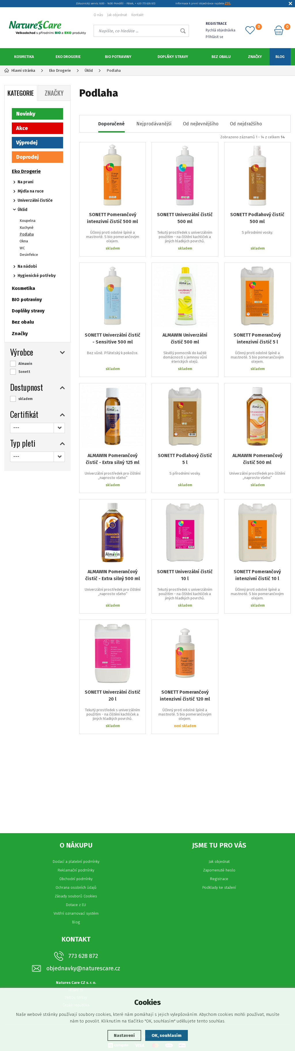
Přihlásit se (214, 37)
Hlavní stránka (23, 70)
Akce (22, 128)
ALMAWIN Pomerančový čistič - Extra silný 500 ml (112, 575)
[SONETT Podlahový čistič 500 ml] (257, 175)
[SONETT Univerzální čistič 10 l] (185, 532)
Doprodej (27, 157)
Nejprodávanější (153, 124)
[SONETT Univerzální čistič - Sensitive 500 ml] (112, 296)
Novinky (25, 114)
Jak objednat (117, 15)
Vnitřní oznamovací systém (76, 913)
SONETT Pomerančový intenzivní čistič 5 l (257, 338)
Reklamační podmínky (76, 870)
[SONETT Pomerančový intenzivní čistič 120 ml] (185, 653)
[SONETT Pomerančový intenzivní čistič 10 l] (257, 532)
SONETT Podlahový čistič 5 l (185, 459)
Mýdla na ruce (31, 191)
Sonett (24, 372)
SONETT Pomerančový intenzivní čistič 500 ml (112, 218)
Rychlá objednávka (220, 30)
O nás (98, 15)
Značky (255, 56)
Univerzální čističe (35, 200)
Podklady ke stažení (219, 887)
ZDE (227, 3)
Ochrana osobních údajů (76, 887)
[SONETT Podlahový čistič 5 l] (185, 416)
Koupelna (27, 220)
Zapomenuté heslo (219, 870)
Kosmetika (24, 56)
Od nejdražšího (246, 124)
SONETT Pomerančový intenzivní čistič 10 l (257, 575)
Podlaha (27, 234)
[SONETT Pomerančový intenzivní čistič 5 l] (257, 296)
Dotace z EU (76, 905)
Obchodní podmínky (75, 879)
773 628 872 (83, 955)
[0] (250, 30)
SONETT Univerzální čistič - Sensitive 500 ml (112, 338)
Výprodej (26, 142)
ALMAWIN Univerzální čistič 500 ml (184, 338)
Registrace (219, 879)
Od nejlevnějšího (200, 124)
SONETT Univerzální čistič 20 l (112, 695)
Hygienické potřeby (37, 275)
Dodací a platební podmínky (76, 861)
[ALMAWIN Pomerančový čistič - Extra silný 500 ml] (112, 532)
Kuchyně (26, 227)
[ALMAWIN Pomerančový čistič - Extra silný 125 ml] (112, 416)
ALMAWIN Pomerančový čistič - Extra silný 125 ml (112, 459)
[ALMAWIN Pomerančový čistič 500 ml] (257, 416)
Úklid (22, 209)
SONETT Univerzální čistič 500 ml (185, 218)
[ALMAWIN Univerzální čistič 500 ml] (185, 296)
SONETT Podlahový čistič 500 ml (257, 218)
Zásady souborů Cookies (76, 896)
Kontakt (137, 15)
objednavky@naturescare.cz (83, 968)
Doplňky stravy (173, 56)
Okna (24, 241)
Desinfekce (29, 254)
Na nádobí (27, 266)
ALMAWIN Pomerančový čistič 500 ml (257, 459)
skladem (25, 399)
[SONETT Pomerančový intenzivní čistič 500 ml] (112, 175)
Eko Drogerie (68, 56)
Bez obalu (221, 56)
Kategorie (20, 92)
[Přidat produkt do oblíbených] (137, 151)
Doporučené (111, 124)
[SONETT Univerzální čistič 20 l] (112, 653)
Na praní (25, 182)
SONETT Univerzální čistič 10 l (185, 575)
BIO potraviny (118, 56)
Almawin (25, 364)
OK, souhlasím (166, 1035)
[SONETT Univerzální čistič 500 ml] (185, 175)
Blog (280, 56)
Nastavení (124, 1035)
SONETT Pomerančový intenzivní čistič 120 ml (185, 695)
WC (22, 248)
